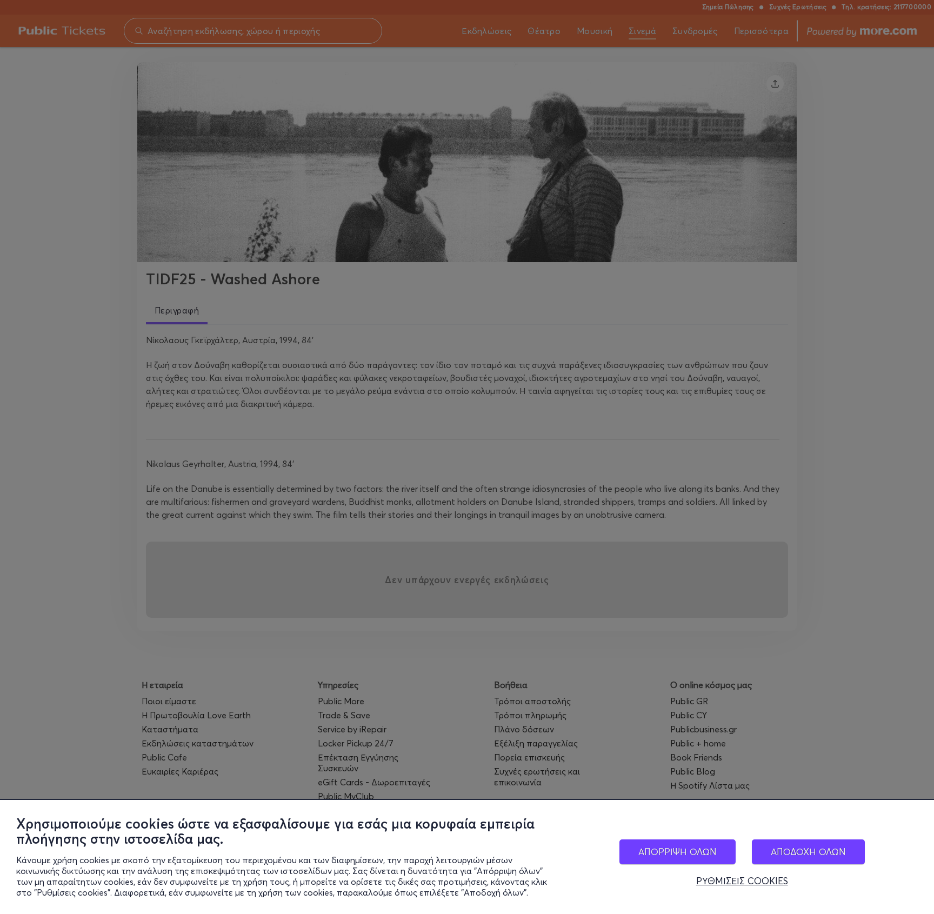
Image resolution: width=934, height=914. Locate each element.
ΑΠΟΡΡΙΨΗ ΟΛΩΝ (677, 851)
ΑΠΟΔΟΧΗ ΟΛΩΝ (808, 851)
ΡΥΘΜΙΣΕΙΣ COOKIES (742, 881)
